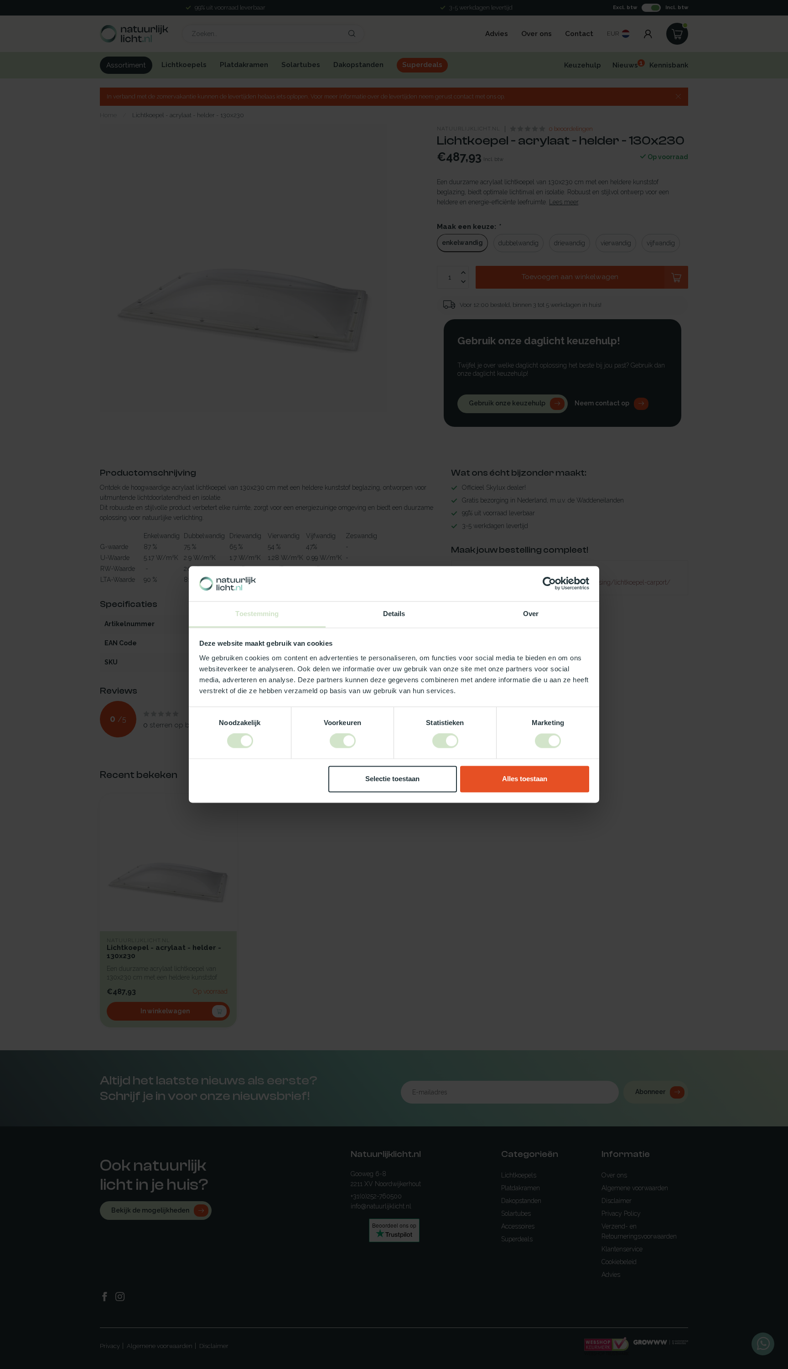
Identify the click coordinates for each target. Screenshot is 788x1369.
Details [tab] (394, 613)
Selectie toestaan (392, 779)
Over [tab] (531, 613)
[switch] (343, 741)
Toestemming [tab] (257, 613)
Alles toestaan (524, 779)
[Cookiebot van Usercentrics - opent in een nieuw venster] (549, 584)
